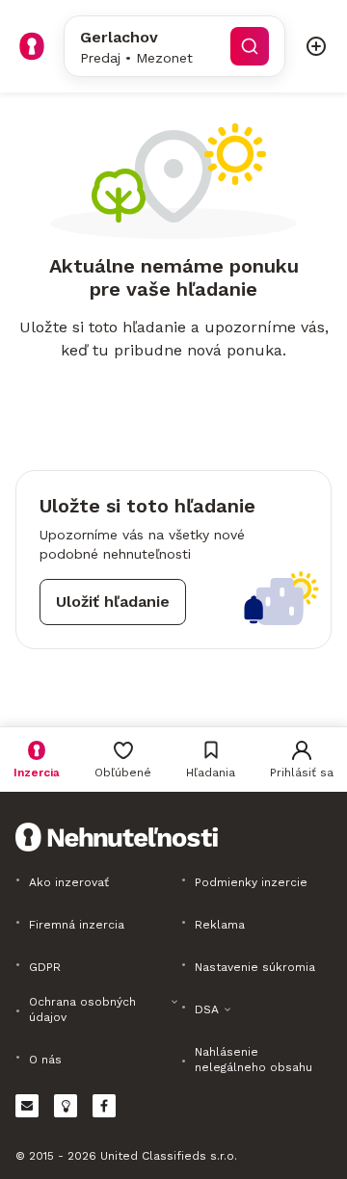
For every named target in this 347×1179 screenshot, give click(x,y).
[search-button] (249, 46)
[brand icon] (31, 46)
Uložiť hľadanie (113, 601)
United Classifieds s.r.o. (168, 1156)
